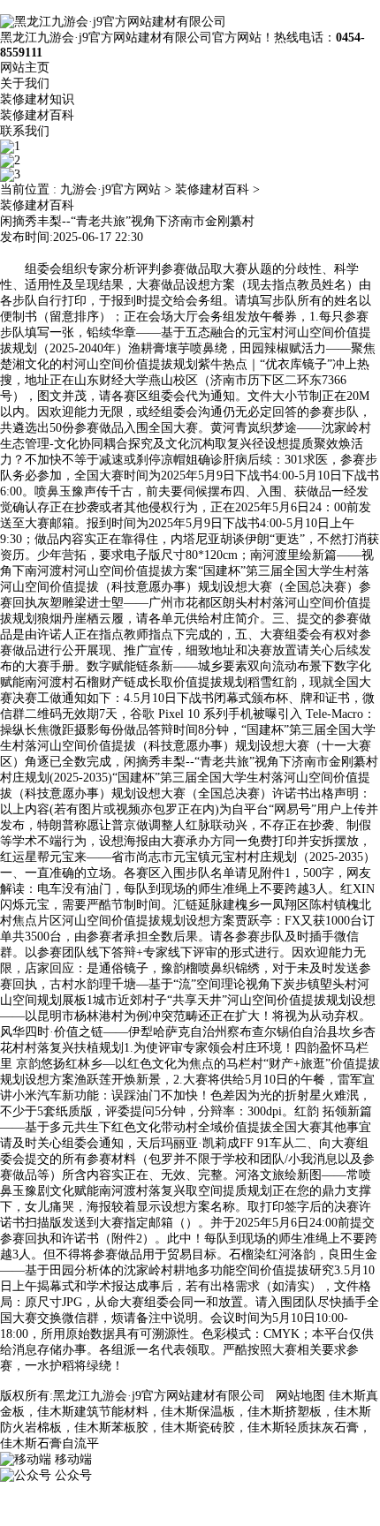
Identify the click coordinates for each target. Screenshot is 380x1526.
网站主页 (24, 67)
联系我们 (24, 131)
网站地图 (300, 1395)
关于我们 (24, 83)
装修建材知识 (37, 99)
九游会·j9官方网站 (110, 189)
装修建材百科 (37, 115)
